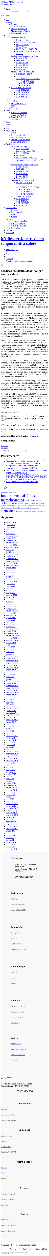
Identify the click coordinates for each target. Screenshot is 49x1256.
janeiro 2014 (11, 783)
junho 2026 (10, 527)
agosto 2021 (11, 618)
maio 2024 (10, 572)
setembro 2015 (12, 760)
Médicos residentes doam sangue (20, 261)
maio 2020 (10, 649)
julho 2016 (10, 742)
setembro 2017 (12, 720)
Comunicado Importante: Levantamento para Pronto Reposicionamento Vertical (26, 471)
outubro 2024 (11, 563)
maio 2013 (10, 797)
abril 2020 (10, 652)
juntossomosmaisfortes (18, 496)
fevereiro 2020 (12, 656)
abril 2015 (10, 767)
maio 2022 (10, 602)
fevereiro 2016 (12, 751)
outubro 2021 (11, 613)
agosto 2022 (11, 597)
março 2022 (10, 604)
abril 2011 (10, 840)
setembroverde (8, 508)
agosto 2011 (11, 831)
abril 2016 (10, 747)
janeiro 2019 (11, 683)
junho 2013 (10, 794)
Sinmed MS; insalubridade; (23, 511)
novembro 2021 (12, 611)
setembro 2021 (12, 615)
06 (8, 254)
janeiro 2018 (11, 711)
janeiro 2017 (11, 738)
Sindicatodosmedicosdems (20, 508)
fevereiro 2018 (12, 708)
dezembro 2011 (12, 822)
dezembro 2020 (12, 633)
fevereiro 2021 (12, 629)
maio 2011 (10, 838)
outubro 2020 (11, 638)
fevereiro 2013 (12, 804)
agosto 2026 (11, 522)
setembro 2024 (12, 565)
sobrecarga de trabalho (38, 511)
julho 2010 (10, 844)
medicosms (39, 500)
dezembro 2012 (12, 808)
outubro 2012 (11, 813)
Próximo (4, 448)
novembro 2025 (12, 543)
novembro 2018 (12, 688)
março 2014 (10, 781)
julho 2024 (10, 570)
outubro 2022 (11, 595)
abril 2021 (10, 624)
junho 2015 (10, 763)
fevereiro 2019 (12, 681)
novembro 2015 (12, 756)
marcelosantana (12, 500)
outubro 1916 (11, 849)
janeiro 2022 (11, 608)
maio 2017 (10, 729)
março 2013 (10, 801)
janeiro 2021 (11, 631)
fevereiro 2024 (12, 579)
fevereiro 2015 (12, 772)
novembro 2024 (12, 561)
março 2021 (10, 627)
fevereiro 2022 (12, 606)
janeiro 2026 (11, 538)
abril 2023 (10, 590)
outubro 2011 (11, 826)
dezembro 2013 (12, 785)
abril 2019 (10, 677)
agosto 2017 (11, 722)
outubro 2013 (11, 790)
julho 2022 (10, 599)
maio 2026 (10, 529)
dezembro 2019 (12, 661)
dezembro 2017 (12, 713)
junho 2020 (10, 647)
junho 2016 (10, 745)
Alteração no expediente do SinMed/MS (22, 482)
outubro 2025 (11, 545)
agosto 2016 (11, 740)
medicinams (29, 500)
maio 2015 (10, 765)
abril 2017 (10, 731)
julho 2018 (10, 697)
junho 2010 (10, 847)
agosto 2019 (11, 670)
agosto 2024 (11, 568)
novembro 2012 (12, 810)
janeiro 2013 (11, 806)
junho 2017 (10, 726)
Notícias (10, 259)
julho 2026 (10, 525)
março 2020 (10, 654)
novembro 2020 (12, 636)
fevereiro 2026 (12, 536)
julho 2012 (10, 819)
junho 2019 (10, 674)
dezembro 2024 (12, 559)
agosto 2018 (11, 695)
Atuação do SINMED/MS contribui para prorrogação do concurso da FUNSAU (22, 467)
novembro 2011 (12, 824)
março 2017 (10, 733)
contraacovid (5, 492)
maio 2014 (10, 776)
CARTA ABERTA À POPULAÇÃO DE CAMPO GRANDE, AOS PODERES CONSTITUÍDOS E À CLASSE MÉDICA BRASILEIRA (26, 477)
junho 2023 (10, 586)
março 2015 (10, 770)
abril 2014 (10, 779)
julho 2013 (10, 792)
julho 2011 (10, 833)
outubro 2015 (11, 758)
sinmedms (8, 511)
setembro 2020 (12, 640)
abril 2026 (10, 531)
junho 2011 (10, 835)
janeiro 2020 (11, 658)
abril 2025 (10, 549)
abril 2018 (10, 704)
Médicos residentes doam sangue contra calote (22, 241)
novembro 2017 (12, 715)
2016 (9, 252)
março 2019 (10, 679)
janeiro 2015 (11, 774)
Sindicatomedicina (33, 508)
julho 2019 (10, 672)
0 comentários (32, 436)
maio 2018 (10, 701)
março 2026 (10, 534)
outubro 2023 (11, 581)
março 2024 (10, 577)
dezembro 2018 (12, 686)
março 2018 (10, 706)
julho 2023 (10, 584)
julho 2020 (10, 645)
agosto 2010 (11, 842)
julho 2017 (10, 724)
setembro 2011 (12, 829)
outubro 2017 (11, 717)
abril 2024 (10, 574)
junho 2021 (10, 620)
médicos (4, 503)
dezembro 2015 (12, 754)
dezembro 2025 (12, 540)
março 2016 (10, 749)
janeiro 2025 (11, 556)
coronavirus (12, 492)
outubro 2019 (11, 665)
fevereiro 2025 (12, 554)
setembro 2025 (12, 547)
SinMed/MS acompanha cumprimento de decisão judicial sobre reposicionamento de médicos (25, 462)
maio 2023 (10, 588)
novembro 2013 (12, 788)
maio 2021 (10, 622)
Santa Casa (30, 505)
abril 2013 (10, 799)
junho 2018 (10, 699)
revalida (24, 505)
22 (8, 256)
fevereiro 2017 (12, 735)
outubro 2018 (11, 690)
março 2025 (10, 552)
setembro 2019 (12, 667)
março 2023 (10, 593)
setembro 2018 (12, 692)
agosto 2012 (11, 817)
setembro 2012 (12, 815)
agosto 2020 (11, 642)
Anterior (4, 446)
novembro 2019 (12, 663)
